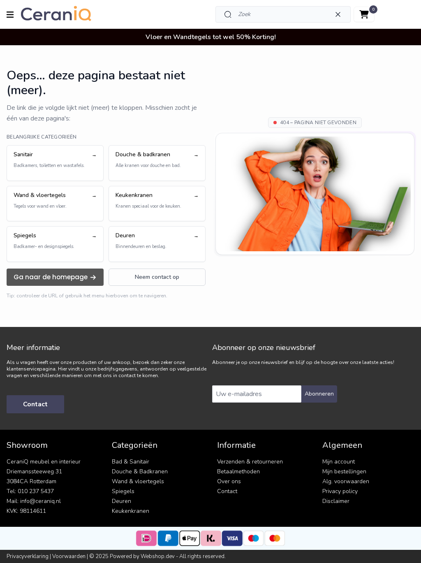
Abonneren (319, 394)
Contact (35, 404)
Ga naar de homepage (51, 277)
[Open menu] (10, 14)
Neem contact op (157, 277)
